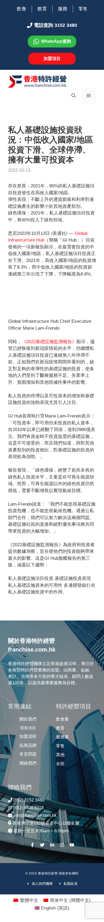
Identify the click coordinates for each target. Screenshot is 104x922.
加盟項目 (52, 58)
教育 (42, 8)
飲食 (21, 8)
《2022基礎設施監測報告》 (49, 341)
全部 (60, 763)
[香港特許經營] (37, 81)
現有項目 (28, 728)
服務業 (62, 737)
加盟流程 (28, 736)
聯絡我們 (28, 763)
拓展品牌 (28, 745)
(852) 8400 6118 (28, 807)
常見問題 (28, 754)
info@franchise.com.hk (35, 815)
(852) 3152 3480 (29, 800)
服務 (62, 8)
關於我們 (28, 719)
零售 (82, 8)
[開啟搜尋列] (73, 96)
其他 (60, 754)
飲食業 (62, 719)
